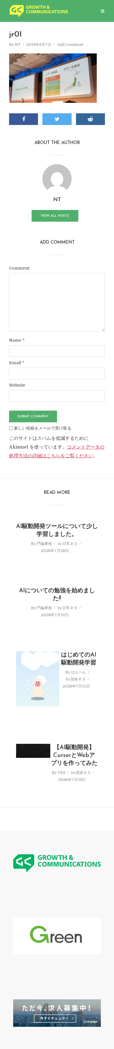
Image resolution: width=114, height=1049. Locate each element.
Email (16, 363)
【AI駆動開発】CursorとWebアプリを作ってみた (74, 755)
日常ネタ (69, 543)
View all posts (55, 216)
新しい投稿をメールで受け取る (42, 428)
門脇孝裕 (44, 543)
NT (18, 44)
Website (17, 385)
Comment (19, 268)
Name (17, 340)
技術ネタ (78, 679)
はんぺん (78, 672)
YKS (61, 772)
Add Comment (70, 44)
